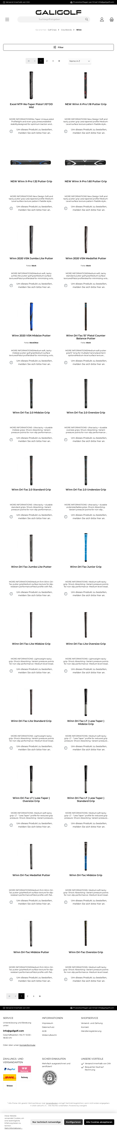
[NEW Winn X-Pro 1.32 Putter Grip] (31, 162)
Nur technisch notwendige (46, 1122)
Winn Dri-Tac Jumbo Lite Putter (31, 566)
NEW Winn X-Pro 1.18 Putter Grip (85, 104)
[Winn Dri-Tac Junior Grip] (85, 548)
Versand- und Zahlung (92, 1023)
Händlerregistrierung (91, 1031)
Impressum (47, 1023)
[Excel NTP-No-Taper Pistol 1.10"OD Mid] (31, 85)
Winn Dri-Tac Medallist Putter (31, 875)
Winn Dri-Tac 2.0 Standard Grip (31, 489)
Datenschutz (48, 1027)
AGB (44, 1031)
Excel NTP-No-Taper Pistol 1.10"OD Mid (31, 106)
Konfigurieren (73, 1122)
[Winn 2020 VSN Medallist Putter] (85, 239)
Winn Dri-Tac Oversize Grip (86, 952)
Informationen (52, 1018)
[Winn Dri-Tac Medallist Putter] (31, 856)
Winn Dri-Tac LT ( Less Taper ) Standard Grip (85, 800)
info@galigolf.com (106, 2)
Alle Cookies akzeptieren (99, 1122)
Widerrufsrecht (49, 1035)
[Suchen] (86, 19)
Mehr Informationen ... (13, 1128)
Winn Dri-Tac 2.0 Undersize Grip (86, 489)
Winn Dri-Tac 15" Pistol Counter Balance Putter (85, 337)
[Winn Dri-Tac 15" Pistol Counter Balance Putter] (85, 316)
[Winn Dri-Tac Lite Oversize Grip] (85, 625)
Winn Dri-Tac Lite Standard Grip (31, 721)
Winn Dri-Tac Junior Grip (85, 566)
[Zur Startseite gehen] (58, 12)
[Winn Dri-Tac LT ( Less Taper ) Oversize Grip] (31, 779)
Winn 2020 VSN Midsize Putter (31, 335)
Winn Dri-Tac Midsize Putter (31, 952)
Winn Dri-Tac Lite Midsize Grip (31, 643)
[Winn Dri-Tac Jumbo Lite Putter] (31, 548)
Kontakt (85, 1027)
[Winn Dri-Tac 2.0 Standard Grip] (31, 470)
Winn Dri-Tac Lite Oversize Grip (86, 643)
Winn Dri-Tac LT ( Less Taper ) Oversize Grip (31, 800)
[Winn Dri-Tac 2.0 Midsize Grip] (31, 393)
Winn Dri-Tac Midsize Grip (85, 875)
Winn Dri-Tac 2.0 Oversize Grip (86, 412)
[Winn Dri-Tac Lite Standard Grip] (31, 702)
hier (44, 133)
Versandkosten (52, 1103)
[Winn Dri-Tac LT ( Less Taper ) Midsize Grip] (85, 702)
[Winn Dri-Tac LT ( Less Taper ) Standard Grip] (85, 779)
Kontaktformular (27, 1045)
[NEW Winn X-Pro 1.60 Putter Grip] (85, 162)
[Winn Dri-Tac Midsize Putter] (31, 933)
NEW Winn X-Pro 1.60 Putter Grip (86, 181)
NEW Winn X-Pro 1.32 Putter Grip (31, 181)
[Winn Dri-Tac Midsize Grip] (85, 856)
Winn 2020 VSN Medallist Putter (86, 258)
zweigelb (83, 1106)
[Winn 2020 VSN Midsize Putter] (31, 316)
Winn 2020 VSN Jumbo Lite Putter (31, 258)
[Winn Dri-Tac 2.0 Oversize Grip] (85, 393)
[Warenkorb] (111, 19)
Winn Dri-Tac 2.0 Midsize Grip (31, 412)
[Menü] (7, 19)
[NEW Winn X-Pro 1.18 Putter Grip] (85, 85)
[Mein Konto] (102, 19)
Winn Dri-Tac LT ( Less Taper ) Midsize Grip (85, 722)
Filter (60, 47)
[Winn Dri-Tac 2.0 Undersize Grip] (85, 470)
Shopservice (89, 1018)
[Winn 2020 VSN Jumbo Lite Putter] (31, 239)
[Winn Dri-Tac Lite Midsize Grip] (31, 625)
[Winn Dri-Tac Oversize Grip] (85, 933)
